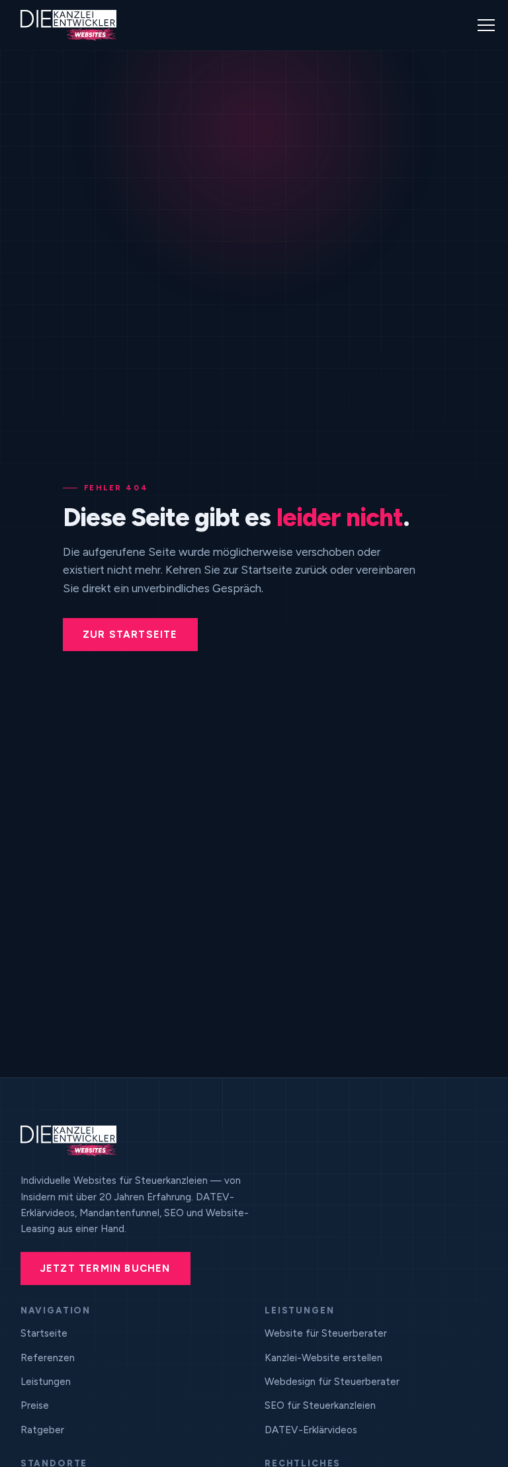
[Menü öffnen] (486, 25)
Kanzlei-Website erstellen (323, 1358)
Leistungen (46, 1382)
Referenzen (48, 1358)
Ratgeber (42, 1430)
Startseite (44, 1333)
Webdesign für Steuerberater (332, 1382)
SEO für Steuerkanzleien (320, 1405)
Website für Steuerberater (326, 1333)
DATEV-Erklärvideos (311, 1430)
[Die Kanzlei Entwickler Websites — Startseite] (68, 25)
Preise (35, 1405)
